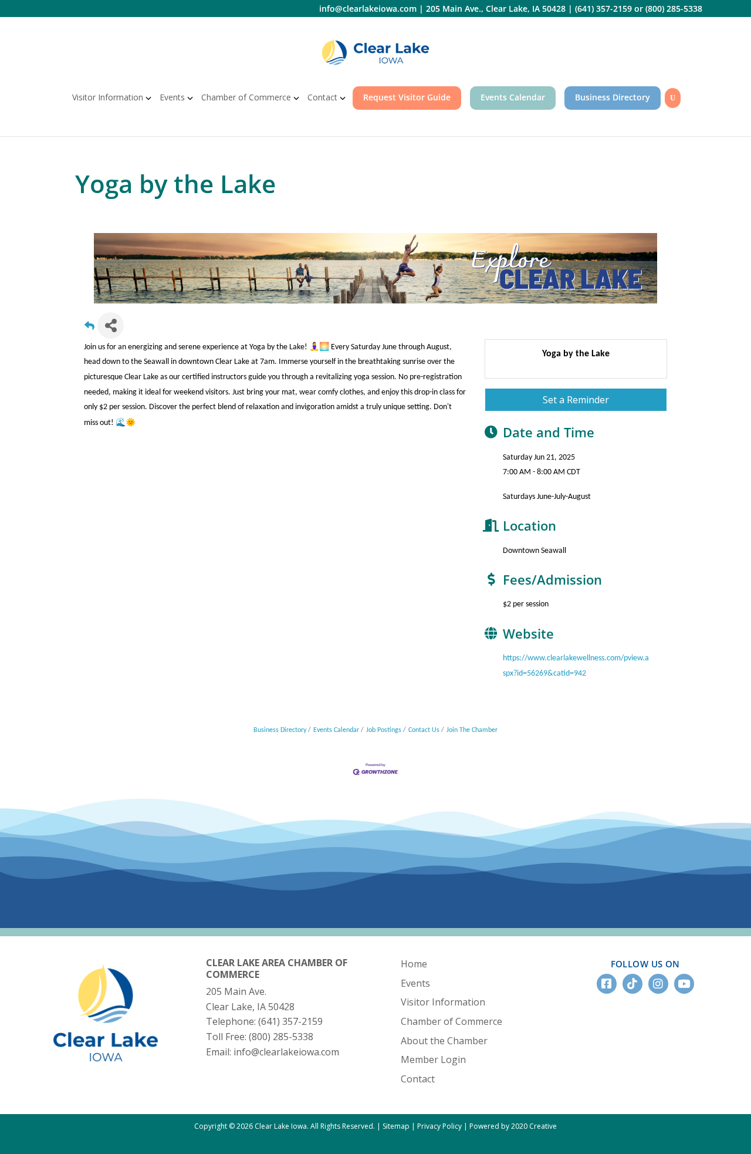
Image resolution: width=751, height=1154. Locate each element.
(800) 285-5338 (673, 8)
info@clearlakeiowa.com (368, 8)
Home (414, 963)
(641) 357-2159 (603, 8)
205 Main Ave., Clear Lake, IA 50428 (496, 8)
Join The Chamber (472, 730)
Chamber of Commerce (246, 97)
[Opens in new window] (375, 52)
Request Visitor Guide (407, 97)
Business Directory (612, 97)
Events (172, 97)
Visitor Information (107, 97)
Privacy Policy (439, 1126)
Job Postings (383, 730)
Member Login (433, 1059)
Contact (322, 97)
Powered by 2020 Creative (513, 1126)
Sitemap (396, 1126)
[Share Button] (110, 325)
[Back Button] (89, 329)
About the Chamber (444, 1040)
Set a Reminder (576, 399)
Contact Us (423, 730)
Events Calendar (513, 97)
